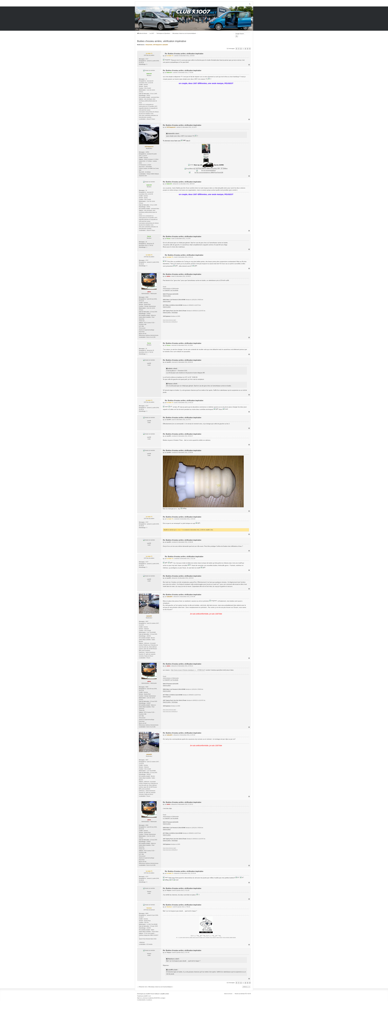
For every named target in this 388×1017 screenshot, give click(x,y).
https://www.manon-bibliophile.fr (170, 321)
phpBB (147, 993)
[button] (236, 48)
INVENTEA (157, 998)
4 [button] (245, 49)
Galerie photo (167, 296)
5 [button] (247, 49)
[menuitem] (141, 1000)
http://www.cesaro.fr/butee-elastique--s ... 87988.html (188, 670)
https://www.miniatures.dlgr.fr (169, 320)
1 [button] (238, 49)
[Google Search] (236, 36)
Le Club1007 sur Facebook (170, 290)
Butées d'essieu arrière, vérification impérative (161, 41)
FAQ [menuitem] (137, 29)
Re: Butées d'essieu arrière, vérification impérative (184, 53)
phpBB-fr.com (147, 996)
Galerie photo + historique (170, 312)
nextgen (163, 998)
